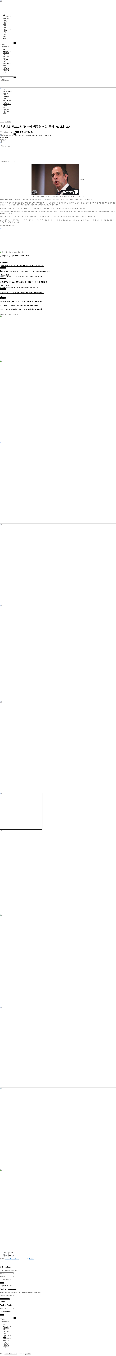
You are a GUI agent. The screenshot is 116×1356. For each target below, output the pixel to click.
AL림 (4, 38)
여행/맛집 (6, 36)
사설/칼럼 (6, 34)
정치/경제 (6, 22)
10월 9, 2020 (4, 137)
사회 (4, 24)
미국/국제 (6, 18)
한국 (4, 20)
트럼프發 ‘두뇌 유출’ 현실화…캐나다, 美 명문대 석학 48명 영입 (22, 293)
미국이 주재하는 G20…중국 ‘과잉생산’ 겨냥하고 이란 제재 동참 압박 (23, 282)
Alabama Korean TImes (12, 1259)
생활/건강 (6, 31)
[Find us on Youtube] (3, 1262)
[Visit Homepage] (51, 12)
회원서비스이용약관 (9, 1256)
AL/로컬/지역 (7, 17)
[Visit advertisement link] (58, 150)
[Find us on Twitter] (2, 1262)
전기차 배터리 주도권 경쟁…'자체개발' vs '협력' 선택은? (19, 305)
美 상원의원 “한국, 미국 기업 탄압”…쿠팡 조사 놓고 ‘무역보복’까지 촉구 (25, 271)
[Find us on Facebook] (0, 1262)
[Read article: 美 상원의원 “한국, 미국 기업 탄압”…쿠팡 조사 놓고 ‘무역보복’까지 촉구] (58, 266)
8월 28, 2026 (5, 275)
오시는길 (6, 1254)
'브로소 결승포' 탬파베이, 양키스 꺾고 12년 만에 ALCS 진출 (21, 309)
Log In (3, 1302)
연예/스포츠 (7, 29)
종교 (4, 33)
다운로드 (81, 179)
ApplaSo (31, 1259)
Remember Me (6, 1279)
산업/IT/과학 (7, 25)
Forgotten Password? (6, 1286)
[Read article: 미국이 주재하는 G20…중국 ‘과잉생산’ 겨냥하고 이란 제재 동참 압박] (58, 277)
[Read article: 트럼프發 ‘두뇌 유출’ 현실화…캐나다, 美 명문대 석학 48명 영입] (58, 287)
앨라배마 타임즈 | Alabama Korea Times (39, 135)
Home (2, 122)
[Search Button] (0, 41)
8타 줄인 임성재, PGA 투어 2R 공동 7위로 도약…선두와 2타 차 (22, 302)
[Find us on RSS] (4, 1262)
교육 (4, 27)
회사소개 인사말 (8, 1252)
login (6, 314)
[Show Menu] (0, 84)
